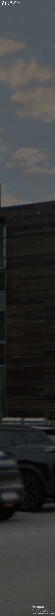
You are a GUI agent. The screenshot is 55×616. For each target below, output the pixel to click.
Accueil (41, 2)
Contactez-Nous (48, 2)
